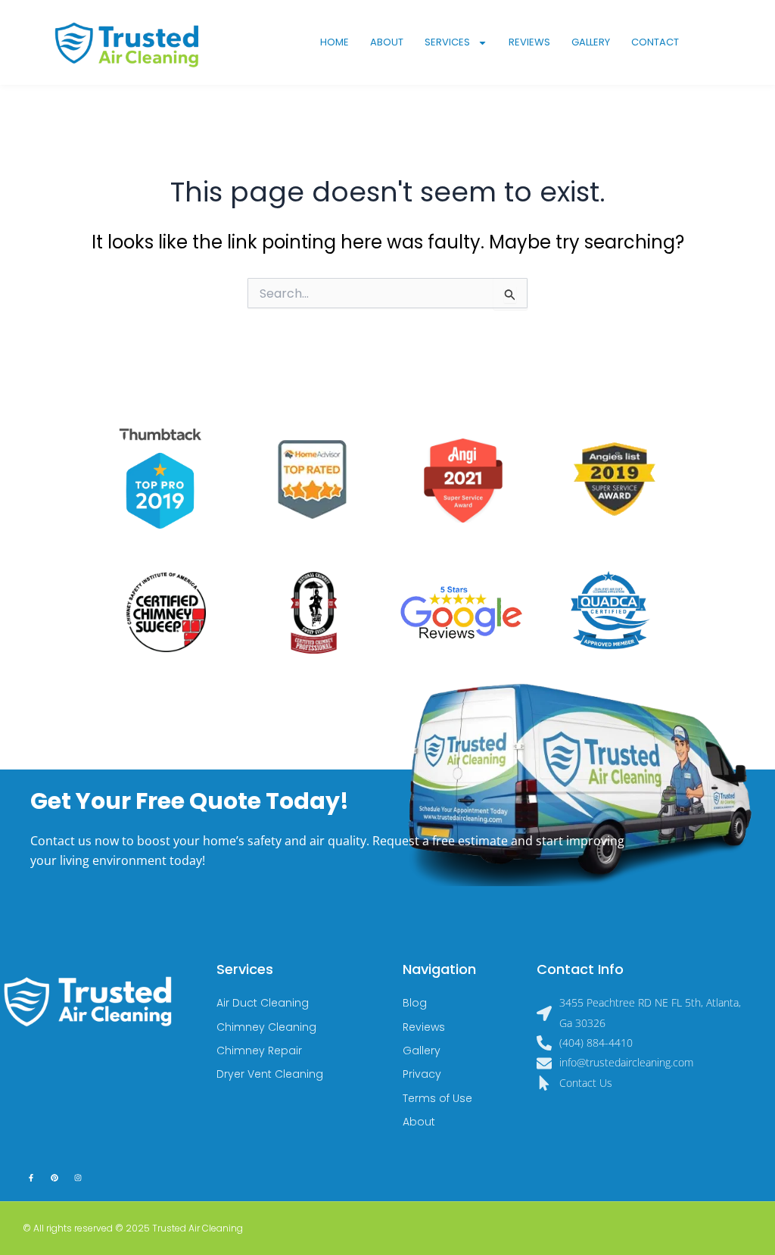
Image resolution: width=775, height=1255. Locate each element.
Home (334, 42)
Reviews (529, 42)
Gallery (590, 42)
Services (447, 42)
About (386, 42)
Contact (655, 42)
